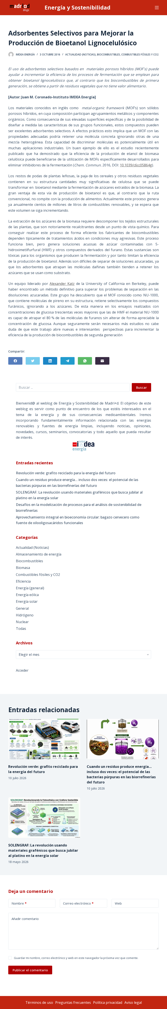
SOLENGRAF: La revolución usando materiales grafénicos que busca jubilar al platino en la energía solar (79, 495)
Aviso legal (133, 1002)
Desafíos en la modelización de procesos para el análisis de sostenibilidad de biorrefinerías (78, 507)
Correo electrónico (78, 903)
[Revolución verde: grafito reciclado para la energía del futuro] (44, 739)
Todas (21, 628)
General (22, 608)
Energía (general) (30, 588)
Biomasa (23, 567)
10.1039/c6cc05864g (136, 165)
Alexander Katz (62, 283)
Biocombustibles (108, 54)
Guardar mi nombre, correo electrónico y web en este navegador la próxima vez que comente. (76, 958)
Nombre (19, 903)
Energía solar (27, 601)
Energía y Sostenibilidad (77, 7)
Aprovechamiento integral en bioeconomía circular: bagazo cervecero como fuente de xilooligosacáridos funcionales (77, 520)
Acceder (22, 670)
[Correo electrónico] (102, 361)
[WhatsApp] (85, 361)
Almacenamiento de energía (38, 554)
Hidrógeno (24, 615)
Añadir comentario (25, 918)
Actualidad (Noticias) (80, 54)
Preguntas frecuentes (73, 1002)
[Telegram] (67, 361)
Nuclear (22, 621)
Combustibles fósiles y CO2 (140, 54)
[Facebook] (15, 361)
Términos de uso (39, 1002)
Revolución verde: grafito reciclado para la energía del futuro (65, 473)
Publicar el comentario (30, 970)
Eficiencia (23, 581)
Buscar (141, 387)
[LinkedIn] (50, 361)
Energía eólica (27, 594)
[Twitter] (33, 361)
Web (118, 903)
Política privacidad (107, 1002)
